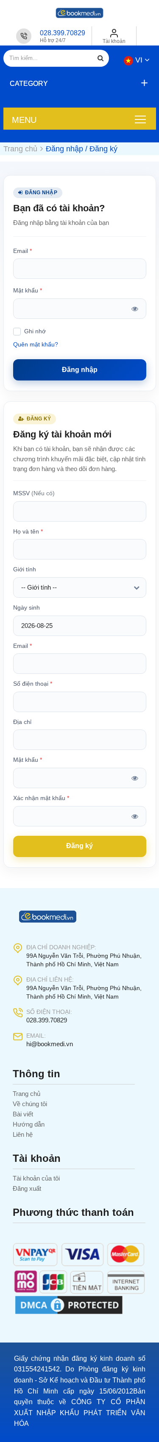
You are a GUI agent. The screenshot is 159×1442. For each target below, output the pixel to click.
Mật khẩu (27, 290)
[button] (77, 83)
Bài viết (23, 1114)
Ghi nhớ (35, 331)
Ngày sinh (26, 607)
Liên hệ (23, 1134)
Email (22, 250)
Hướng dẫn (29, 1124)
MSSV (34, 493)
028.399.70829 (62, 33)
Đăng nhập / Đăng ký (81, 149)
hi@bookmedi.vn (49, 1043)
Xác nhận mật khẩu (41, 798)
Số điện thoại (32, 683)
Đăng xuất (27, 1188)
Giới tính (24, 569)
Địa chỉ (22, 721)
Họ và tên (28, 531)
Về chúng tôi (30, 1103)
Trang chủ (26, 1093)
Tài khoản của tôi (36, 1178)
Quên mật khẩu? (35, 344)
